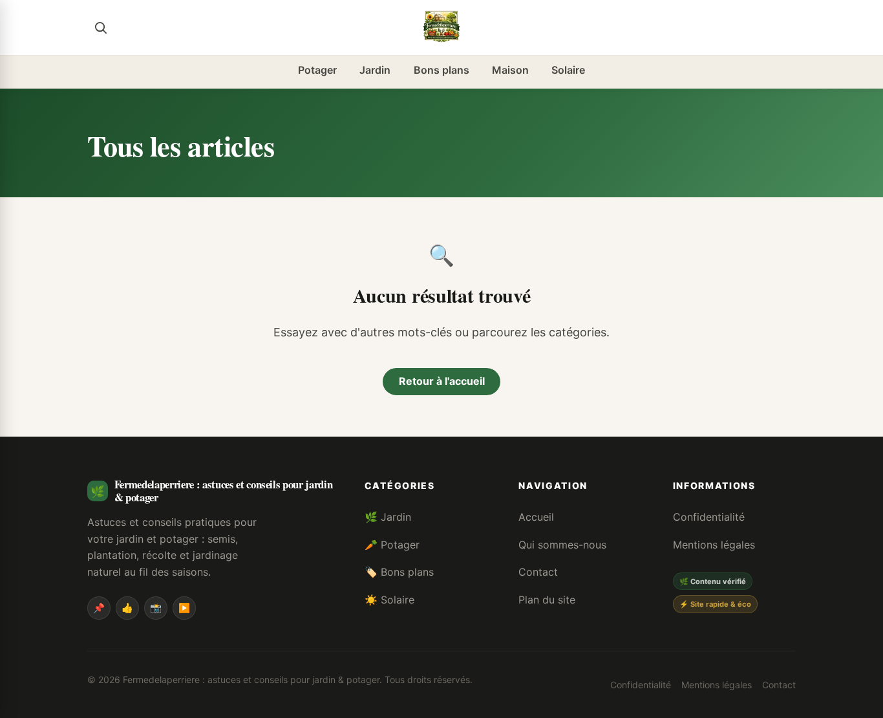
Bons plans (441, 69)
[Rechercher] (100, 27)
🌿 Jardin (388, 516)
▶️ (184, 607)
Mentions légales (714, 544)
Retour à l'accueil (442, 381)
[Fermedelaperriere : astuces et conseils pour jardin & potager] (441, 27)
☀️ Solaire (389, 599)
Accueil (536, 516)
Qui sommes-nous (562, 544)
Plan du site (546, 599)
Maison (510, 69)
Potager (317, 69)
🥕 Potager (392, 544)
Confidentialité (709, 516)
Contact (538, 571)
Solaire (568, 69)
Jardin (374, 69)
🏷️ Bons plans (399, 571)
